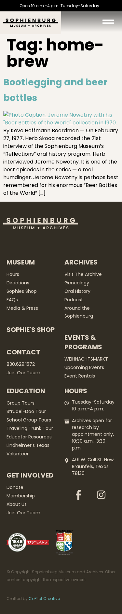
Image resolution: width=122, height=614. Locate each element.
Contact (23, 352)
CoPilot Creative (44, 598)
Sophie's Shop (31, 329)
